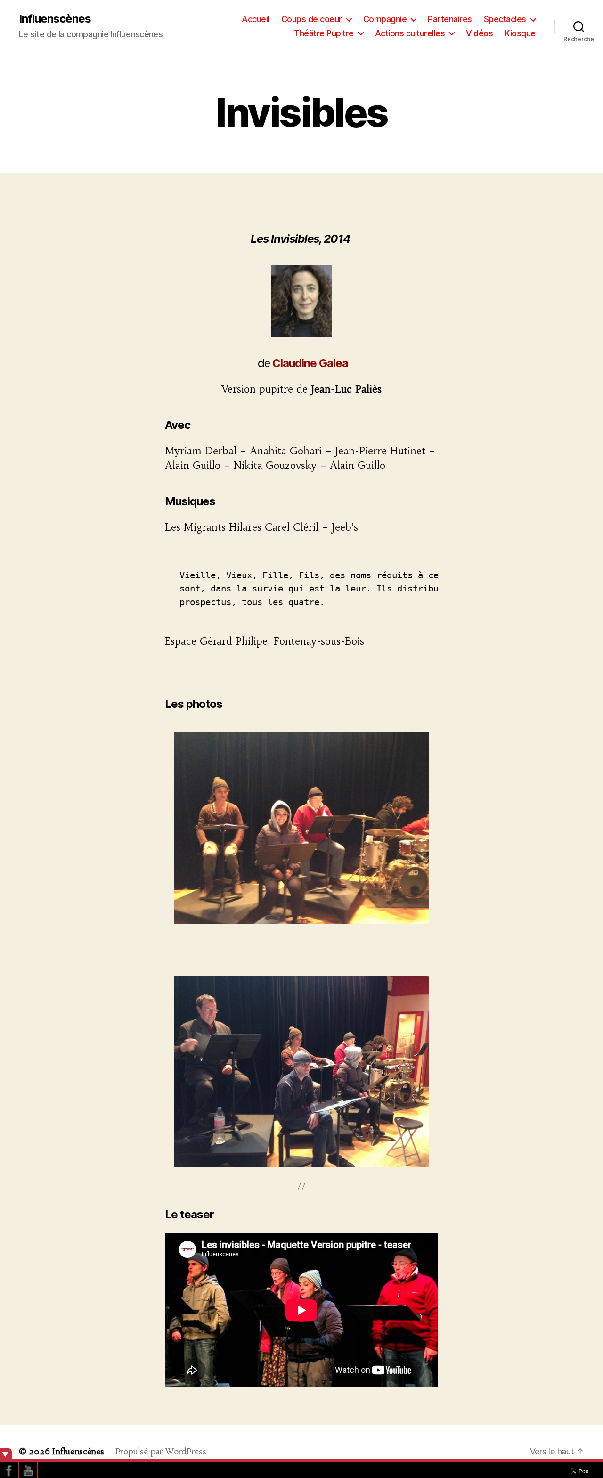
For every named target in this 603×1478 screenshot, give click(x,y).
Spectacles (505, 19)
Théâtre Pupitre (324, 33)
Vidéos (479, 33)
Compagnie (385, 19)
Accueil (255, 19)
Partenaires (450, 19)
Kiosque (520, 33)
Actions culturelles (410, 33)
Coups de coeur (311, 19)
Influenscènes (55, 19)
